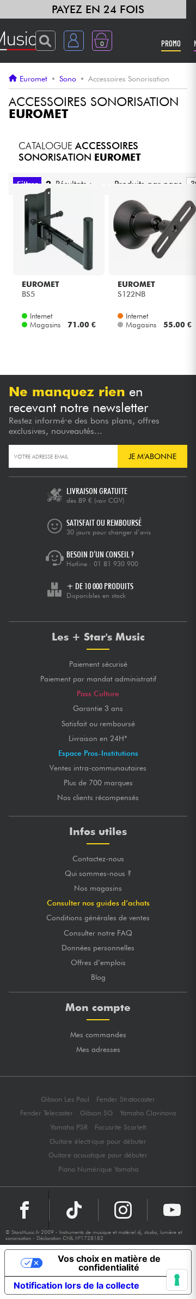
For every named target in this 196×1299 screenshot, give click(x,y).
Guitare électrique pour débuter (98, 1141)
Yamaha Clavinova (148, 1113)
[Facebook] (24, 1210)
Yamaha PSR (69, 1127)
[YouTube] (172, 1210)
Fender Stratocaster (125, 1099)
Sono (67, 79)
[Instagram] (123, 1210)
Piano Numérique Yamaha (98, 1169)
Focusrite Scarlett (120, 1127)
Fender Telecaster (46, 1113)
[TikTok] (74, 1210)
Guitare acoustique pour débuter (98, 1155)
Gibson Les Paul (65, 1099)
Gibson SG (96, 1113)
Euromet (33, 79)
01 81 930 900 (116, 564)
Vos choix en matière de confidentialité (109, 1263)
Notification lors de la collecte (76, 1285)
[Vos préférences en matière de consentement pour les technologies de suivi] (177, 1279)
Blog (98, 977)
